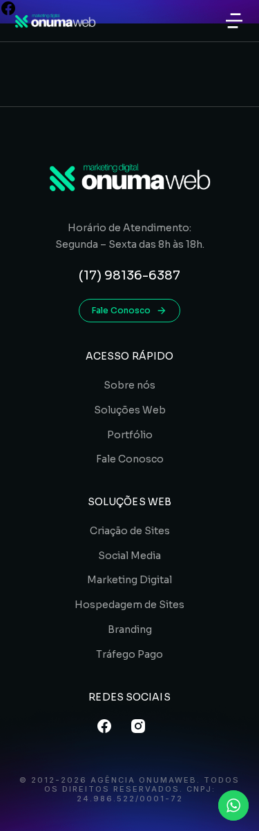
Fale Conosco (121, 310)
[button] (234, 20)
